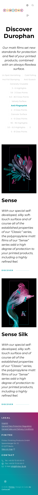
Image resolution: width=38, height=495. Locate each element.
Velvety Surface (19, 101)
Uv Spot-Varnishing (11, 75)
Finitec (12, 487)
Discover (7, 270)
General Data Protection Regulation (17, 426)
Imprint (5, 423)
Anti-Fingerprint (19, 105)
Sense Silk (15, 334)
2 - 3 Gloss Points (19, 110)
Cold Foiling (30, 75)
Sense (9, 200)
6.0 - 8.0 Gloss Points (19, 97)
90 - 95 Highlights (19, 123)
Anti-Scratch (30, 79)
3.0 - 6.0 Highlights (16, 127)
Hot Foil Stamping (11, 79)
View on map (7, 449)
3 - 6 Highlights (19, 88)
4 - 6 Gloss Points (19, 119)
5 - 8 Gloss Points (19, 131)
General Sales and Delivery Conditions (17, 429)
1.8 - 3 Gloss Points (19, 92)
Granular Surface (19, 114)
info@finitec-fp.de (18, 466)
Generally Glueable (19, 84)
